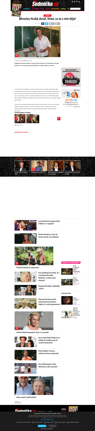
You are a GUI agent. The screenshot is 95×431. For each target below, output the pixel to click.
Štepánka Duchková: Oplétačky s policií (49, 287)
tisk (59, 23)
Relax (47, 9)
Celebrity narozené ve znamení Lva (38, 172)
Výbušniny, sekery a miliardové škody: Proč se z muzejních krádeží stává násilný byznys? (76, 311)
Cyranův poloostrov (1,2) (76, 280)
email (53, 23)
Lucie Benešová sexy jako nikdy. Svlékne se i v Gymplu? (49, 222)
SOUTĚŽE (50, 411)
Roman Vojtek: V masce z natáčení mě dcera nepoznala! (48, 352)
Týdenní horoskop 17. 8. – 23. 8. (76, 299)
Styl (42, 9)
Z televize (35, 9)
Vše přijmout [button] (42, 425)
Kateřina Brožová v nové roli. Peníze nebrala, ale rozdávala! (48, 236)
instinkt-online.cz (75, 303)
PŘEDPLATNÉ (41, 411)
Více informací (49, 417)
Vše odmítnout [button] (52, 425)
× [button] (93, 412)
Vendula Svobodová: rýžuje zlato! (27, 268)
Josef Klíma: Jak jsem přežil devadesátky (76, 268)
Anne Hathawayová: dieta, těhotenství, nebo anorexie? (47, 365)
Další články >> (18, 402)
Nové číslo (16, 2)
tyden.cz (75, 317)
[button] (47, 419)
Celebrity (26, 9)
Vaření (63, 9)
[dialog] (47, 421)
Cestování (55, 9)
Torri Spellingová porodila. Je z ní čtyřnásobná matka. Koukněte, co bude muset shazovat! (48, 276)
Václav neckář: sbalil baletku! (26, 397)
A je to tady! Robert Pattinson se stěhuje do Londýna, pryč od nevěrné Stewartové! (49, 340)
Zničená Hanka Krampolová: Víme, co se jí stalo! (32, 332)
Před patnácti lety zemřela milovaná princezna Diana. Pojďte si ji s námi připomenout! (49, 302)
